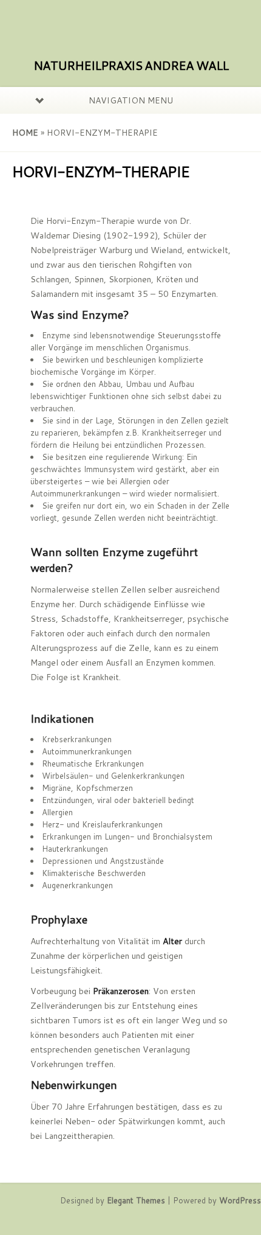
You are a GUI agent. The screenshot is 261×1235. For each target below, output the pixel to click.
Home (25, 133)
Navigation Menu (131, 100)
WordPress (240, 1200)
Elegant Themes (136, 1200)
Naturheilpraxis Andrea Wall (130, 65)
